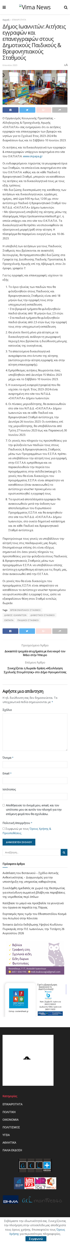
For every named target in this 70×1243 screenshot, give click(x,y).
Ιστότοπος (9, 789)
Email (7, 773)
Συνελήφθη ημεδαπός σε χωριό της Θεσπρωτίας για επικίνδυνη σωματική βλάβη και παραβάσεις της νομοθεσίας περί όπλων (34, 892)
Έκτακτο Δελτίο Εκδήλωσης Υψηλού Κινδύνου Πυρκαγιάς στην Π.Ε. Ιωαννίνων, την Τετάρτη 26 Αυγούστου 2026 (33, 929)
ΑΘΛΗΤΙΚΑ (9, 1142)
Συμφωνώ (36, 1239)
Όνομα (8, 758)
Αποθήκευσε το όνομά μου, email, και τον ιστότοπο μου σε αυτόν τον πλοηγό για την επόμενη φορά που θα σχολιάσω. (34, 809)
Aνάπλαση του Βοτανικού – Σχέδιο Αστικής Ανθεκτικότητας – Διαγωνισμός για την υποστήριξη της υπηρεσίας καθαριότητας (31, 877)
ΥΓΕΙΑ (6, 1135)
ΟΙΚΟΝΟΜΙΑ (11, 1120)
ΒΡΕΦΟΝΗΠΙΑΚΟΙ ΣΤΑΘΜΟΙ (25, 610)
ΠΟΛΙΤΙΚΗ (9, 1112)
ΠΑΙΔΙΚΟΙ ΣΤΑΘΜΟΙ (28, 620)
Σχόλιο (7, 710)
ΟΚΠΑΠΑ (9, 620)
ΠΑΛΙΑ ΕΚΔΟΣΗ (12, 1150)
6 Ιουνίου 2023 (10, 65)
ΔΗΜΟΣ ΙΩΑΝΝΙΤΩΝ (15, 615)
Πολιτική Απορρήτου (17, 823)
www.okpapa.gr (33, 156)
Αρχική (6, 19)
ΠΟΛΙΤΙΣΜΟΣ (11, 1127)
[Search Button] (64, 852)
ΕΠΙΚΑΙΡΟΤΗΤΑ (19, 19)
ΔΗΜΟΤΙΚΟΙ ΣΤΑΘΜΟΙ (42, 615)
